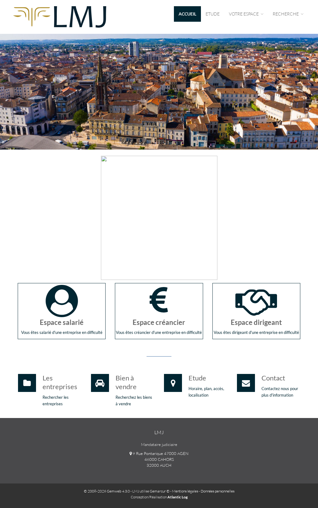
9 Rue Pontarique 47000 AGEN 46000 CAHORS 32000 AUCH (160, 459)
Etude (213, 13)
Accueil (187, 13)
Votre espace (244, 13)
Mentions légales (185, 491)
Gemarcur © (160, 491)
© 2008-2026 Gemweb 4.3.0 (107, 491)
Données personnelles (217, 491)
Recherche (286, 13)
